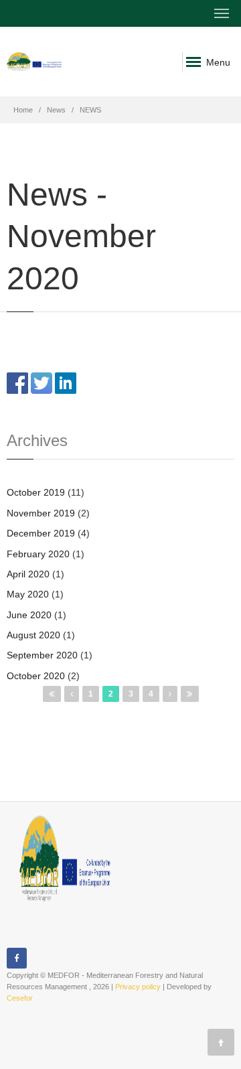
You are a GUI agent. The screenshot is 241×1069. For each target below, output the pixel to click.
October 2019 (36, 492)
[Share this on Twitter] (41, 382)
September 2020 (42, 655)
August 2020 (33, 635)
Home (23, 110)
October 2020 (36, 675)
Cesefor (20, 998)
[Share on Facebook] (17, 382)
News (56, 110)
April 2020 (28, 574)
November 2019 (41, 513)
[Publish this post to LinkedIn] (65, 382)
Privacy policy (138, 987)
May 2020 (28, 594)
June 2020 (29, 615)
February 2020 (38, 554)
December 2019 (41, 533)
